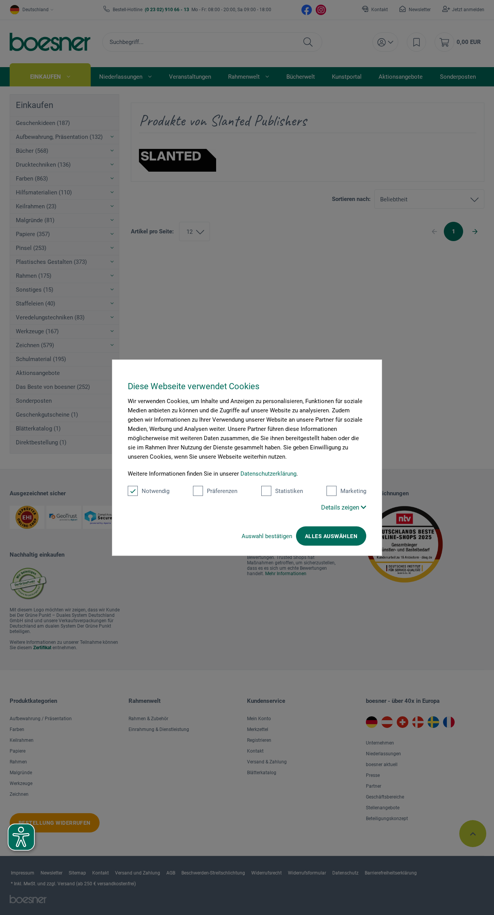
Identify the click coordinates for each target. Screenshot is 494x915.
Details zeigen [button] (341, 507)
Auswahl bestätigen (267, 536)
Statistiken (289, 491)
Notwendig (155, 491)
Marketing (353, 491)
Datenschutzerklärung (268, 473)
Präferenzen (222, 491)
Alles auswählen (331, 536)
